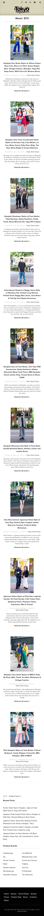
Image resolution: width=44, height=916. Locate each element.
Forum (6, 897)
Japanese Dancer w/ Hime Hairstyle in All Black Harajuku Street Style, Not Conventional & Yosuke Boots (21, 836)
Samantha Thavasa (10, 875)
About (6, 900)
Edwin (5, 864)
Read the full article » (22, 91)
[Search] (40, 2)
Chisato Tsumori (9, 860)
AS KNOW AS (27, 853)
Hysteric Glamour (9, 867)
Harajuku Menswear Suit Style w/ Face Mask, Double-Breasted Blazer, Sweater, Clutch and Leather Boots (22, 448)
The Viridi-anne (27, 875)
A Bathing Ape (8, 853)
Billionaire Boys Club (29, 857)
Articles (13, 894)
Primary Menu (8, 891)
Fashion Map (16, 897)
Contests (33, 897)
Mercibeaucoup (8, 871)
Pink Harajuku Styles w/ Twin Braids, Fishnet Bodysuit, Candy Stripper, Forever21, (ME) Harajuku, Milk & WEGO (22, 753)
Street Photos (23, 894)
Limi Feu (25, 867)
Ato (4, 857)
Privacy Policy (22, 911)
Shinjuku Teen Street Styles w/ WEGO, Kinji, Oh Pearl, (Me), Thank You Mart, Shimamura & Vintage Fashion (22, 677)
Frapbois (25, 864)
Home (6, 894)
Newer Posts (15, 796)
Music (25, 897)
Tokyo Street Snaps (33, 75)
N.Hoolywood (26, 871)
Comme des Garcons (29, 860)
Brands (34, 894)
